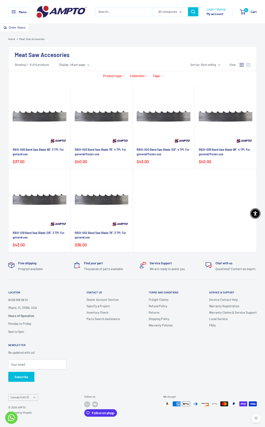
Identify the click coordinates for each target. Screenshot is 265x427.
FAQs (212, 325)
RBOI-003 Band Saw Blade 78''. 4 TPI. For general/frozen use (100, 152)
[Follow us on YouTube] (95, 404)
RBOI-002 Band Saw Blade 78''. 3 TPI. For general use (100, 235)
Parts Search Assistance (103, 319)
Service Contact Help (223, 299)
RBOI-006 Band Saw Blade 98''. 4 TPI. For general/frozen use (224, 152)
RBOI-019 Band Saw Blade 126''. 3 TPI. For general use (38, 235)
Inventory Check (97, 312)
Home (11, 39)
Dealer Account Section (103, 299)
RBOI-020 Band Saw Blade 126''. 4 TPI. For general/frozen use (163, 152)
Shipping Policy (159, 319)
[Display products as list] (248, 65)
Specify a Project (98, 306)
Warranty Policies (161, 325)
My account (215, 14)
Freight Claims (158, 299)
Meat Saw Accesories (32, 39)
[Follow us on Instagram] (87, 404)
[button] (114, 76)
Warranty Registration (224, 306)
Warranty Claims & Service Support (233, 312)
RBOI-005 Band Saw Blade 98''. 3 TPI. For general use (38, 152)
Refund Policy (158, 306)
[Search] (193, 11)
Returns (154, 312)
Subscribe (21, 377)
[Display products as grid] (241, 65)
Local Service (218, 319)
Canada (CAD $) (20, 397)
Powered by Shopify (20, 412)
